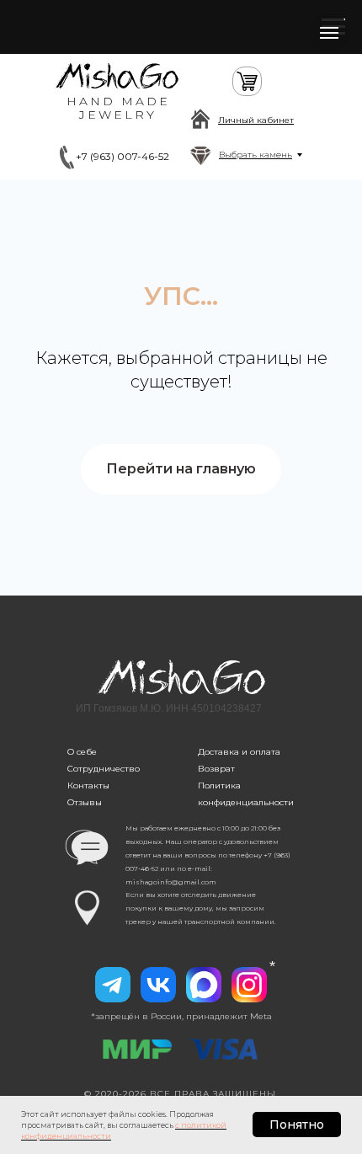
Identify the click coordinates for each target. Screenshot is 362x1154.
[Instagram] (249, 984)
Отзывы (84, 802)
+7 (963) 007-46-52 (122, 156)
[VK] (158, 984)
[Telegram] (112, 984)
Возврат (216, 768)
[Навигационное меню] (329, 33)
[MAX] (203, 984)
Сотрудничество (103, 768)
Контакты (88, 785)
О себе (82, 751)
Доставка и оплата (239, 751)
